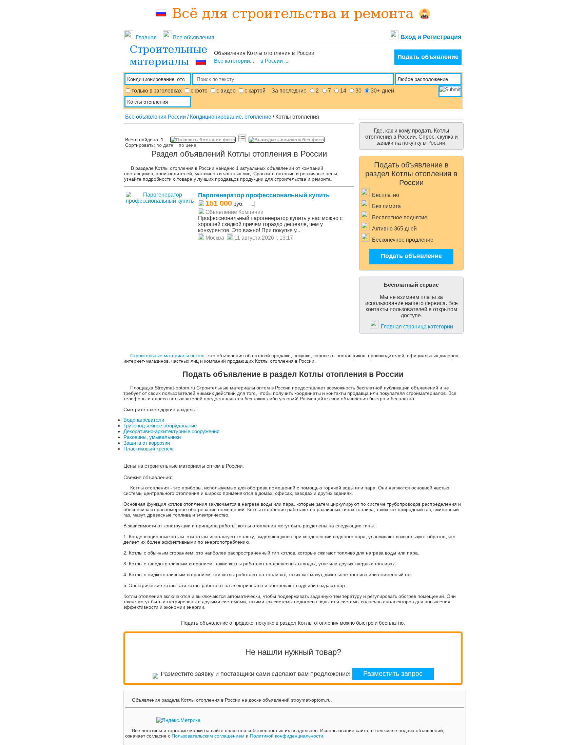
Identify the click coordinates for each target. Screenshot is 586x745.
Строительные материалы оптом (167, 355)
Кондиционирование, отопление (230, 117)
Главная (147, 37)
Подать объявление (427, 57)
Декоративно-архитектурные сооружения (171, 431)
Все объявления (193, 37)
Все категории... (234, 61)
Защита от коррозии (146, 443)
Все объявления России (155, 117)
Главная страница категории (417, 326)
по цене (187, 145)
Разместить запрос (393, 673)
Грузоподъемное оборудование (160, 425)
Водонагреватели (143, 420)
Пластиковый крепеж (148, 448)
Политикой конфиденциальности (286, 736)
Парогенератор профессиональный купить (264, 195)
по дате (164, 145)
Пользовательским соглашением (208, 736)
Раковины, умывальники (152, 437)
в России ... (274, 61)
